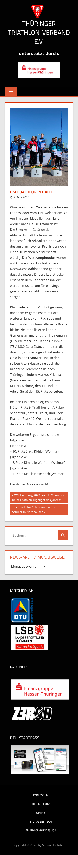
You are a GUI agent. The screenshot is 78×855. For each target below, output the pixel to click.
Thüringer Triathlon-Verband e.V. (39, 32)
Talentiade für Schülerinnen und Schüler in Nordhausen (34, 509)
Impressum (41, 795)
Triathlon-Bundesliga (41, 830)
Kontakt (40, 813)
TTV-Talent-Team (41, 821)
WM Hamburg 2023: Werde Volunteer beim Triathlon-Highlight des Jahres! (38, 497)
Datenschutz (41, 804)
